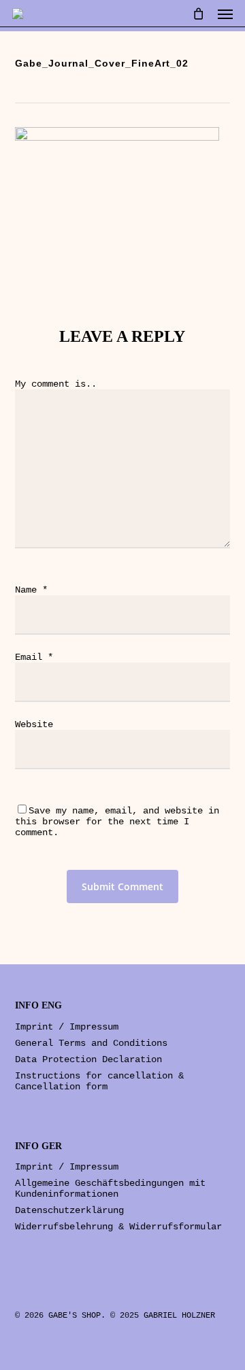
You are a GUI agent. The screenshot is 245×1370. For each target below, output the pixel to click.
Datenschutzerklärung (69, 1210)
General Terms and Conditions (91, 1043)
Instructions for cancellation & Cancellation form (99, 1081)
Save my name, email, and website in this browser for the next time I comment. (117, 821)
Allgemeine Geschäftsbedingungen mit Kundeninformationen (110, 1188)
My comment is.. (56, 384)
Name (31, 589)
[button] (225, 13)
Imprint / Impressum (66, 1026)
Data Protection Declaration (88, 1059)
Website (34, 724)
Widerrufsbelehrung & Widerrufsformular (118, 1226)
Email (34, 657)
